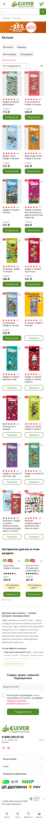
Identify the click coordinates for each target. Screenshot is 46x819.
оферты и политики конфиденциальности (17, 702)
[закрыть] (43, 799)
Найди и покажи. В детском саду (12, 474)
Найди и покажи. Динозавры (11, 103)
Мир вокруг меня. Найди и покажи (33, 157)
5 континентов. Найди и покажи (33, 103)
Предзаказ (34, 338)
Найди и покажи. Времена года (11, 378)
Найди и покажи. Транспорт (33, 270)
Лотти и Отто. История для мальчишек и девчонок (32, 568)
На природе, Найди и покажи (11, 324)
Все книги (8, 47)
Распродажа (26, 54)
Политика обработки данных (37, 799)
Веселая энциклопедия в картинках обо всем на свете (33, 524)
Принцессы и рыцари (9, 427)
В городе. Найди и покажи (34, 324)
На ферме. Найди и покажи (11, 270)
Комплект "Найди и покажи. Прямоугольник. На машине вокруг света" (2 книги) (12, 525)
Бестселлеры (9, 54)
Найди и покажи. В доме (34, 474)
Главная (6, 18)
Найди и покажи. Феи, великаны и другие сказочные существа (34, 213)
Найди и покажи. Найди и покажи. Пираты (33, 379)
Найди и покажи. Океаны (11, 211)
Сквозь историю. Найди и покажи (33, 427)
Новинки (21, 47)
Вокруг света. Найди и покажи (11, 157)
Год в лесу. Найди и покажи (11, 566)
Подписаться (23, 711)
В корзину (11, 594)
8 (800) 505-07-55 (13, 737)
